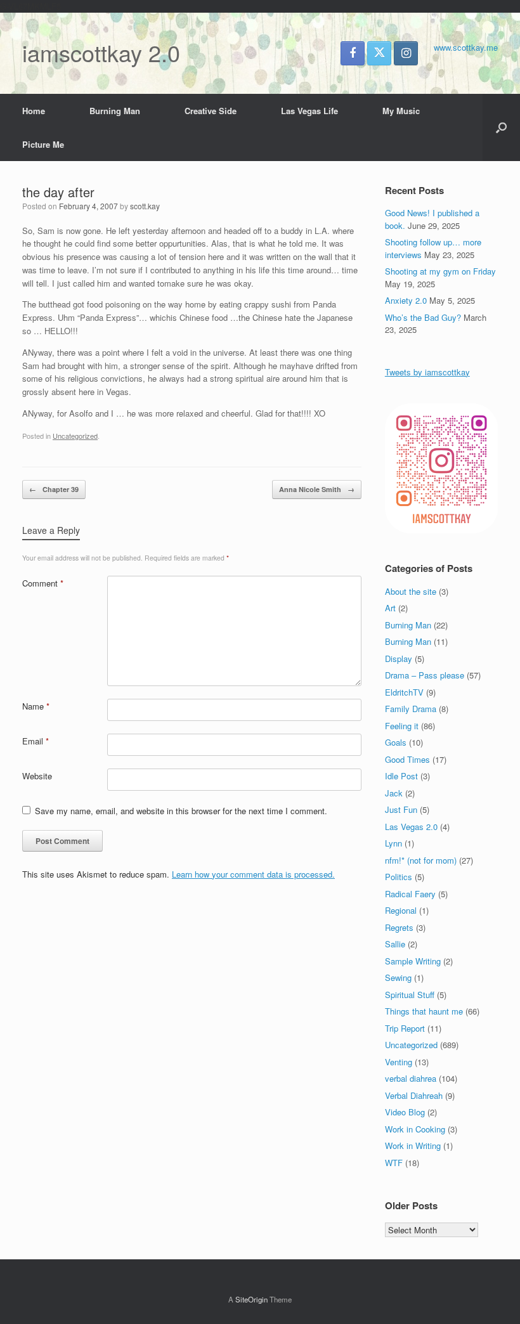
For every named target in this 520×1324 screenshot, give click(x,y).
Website (37, 776)
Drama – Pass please (424, 675)
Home (33, 111)
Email (35, 741)
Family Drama (410, 709)
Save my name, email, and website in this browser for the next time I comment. (181, 811)
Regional (401, 910)
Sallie (395, 944)
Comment (42, 583)
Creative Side (211, 111)
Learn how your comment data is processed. (253, 874)
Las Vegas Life (309, 111)
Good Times (407, 759)
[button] (501, 127)
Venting (398, 1062)
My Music (401, 111)
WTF (394, 1163)
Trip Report (405, 1028)
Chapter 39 (54, 489)
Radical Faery (410, 894)
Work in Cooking (415, 1129)
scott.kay (145, 205)
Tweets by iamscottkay (427, 372)
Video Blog (405, 1112)
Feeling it (402, 726)
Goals (395, 742)
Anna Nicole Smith (316, 489)
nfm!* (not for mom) (421, 860)
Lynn (393, 843)
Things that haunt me (424, 1011)
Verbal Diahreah (414, 1095)
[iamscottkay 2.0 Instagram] (406, 53)
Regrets (399, 927)
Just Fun (401, 809)
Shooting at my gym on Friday (440, 271)
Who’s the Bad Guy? (423, 317)
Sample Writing (413, 961)
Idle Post (401, 776)
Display (398, 658)
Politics (398, 877)
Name (35, 706)
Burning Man (114, 111)
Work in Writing (413, 1145)
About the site (410, 591)
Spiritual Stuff (409, 995)
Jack (394, 793)
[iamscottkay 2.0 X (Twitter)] (379, 53)
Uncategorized (75, 436)
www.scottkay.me (466, 47)
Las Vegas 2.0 (411, 827)
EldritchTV (404, 692)
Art (390, 608)
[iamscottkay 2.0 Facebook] (353, 53)
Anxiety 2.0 (406, 300)
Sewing (398, 977)
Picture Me (43, 144)
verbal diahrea (410, 1078)
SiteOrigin (251, 1299)
